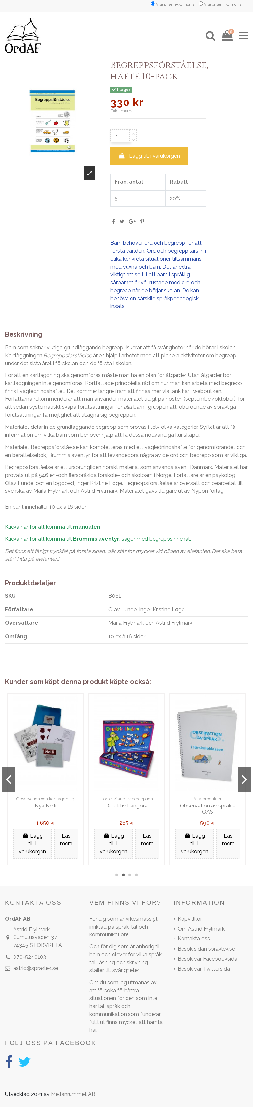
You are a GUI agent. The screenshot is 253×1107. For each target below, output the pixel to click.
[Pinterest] (142, 221)
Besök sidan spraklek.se (206, 949)
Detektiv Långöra (126, 806)
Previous (8, 779)
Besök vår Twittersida (204, 969)
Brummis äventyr (68, 455)
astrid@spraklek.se (35, 968)
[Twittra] (121, 221)
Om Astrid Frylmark (201, 929)
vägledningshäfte (166, 447)
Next (244, 779)
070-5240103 (29, 957)
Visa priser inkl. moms (222, 4)
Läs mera (66, 840)
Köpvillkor (190, 919)
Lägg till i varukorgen (154, 156)
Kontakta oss (194, 938)
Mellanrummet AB (73, 1094)
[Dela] (113, 221)
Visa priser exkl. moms (175, 4)
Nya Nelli (45, 806)
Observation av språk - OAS (207, 809)
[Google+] (132, 221)
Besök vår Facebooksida (207, 959)
